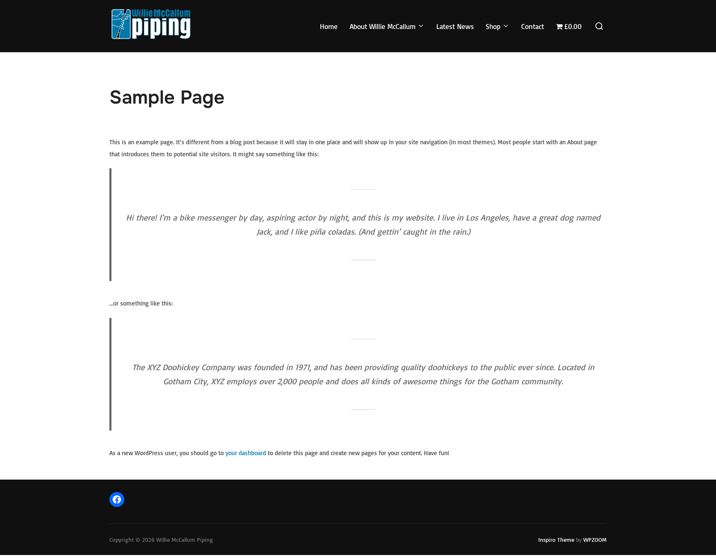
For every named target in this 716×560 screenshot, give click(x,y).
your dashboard (245, 453)
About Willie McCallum (383, 26)
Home (329, 26)
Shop (493, 26)
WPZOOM (595, 539)
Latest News (455, 26)
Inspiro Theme (556, 539)
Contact (532, 26)
